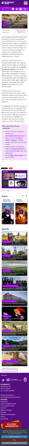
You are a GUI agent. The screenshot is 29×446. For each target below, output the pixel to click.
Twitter (7, 140)
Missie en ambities (6, 410)
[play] (12, 9)
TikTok (21, 140)
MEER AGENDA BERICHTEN (9, 369)
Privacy (3, 416)
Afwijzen (14, 440)
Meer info (14, 443)
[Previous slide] (1, 379)
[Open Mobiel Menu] (25, 3)
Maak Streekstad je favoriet (21, 31)
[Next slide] (27, 379)
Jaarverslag (4, 419)
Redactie (3, 408)
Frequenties (4, 401)
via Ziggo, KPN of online (15, 155)
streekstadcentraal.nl (18, 149)
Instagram (13, 140)
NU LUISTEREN (20, 8)
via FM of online (15, 151)
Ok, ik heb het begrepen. (14, 436)
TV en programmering (7, 406)
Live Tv (24, 9)
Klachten (3, 412)
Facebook (19, 138)
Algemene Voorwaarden (8, 414)
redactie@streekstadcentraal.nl (15, 136)
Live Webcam (16, 9)
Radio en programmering (8, 403)
